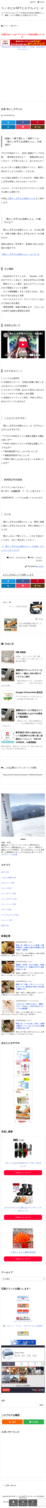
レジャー (6, 920)
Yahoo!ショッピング (23, 1173)
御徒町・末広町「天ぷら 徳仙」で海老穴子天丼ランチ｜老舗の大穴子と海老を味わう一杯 (30, 967)
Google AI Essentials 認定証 (29, 692)
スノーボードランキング (23, 1321)
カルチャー (7, 883)
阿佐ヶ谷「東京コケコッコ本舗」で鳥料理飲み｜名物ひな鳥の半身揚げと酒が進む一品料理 (30, 947)
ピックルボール (9, 899)
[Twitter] (8, 122)
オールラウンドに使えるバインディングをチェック (23, 1209)
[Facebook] (23, 122)
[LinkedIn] (8, 127)
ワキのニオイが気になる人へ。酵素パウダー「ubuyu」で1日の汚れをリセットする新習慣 (30, 1006)
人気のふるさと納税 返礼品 (23, 1252)
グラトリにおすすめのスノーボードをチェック (23, 1164)
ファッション (8, 904)
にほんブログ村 (23, 1300)
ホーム (5, 26)
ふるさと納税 (8, 877)
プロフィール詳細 (10, 854)
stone (41, 566)
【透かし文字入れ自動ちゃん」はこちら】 (20, 254)
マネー (15, 26)
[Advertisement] (23, 76)
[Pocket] (23, 127)
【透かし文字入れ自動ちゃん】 (21, 198)
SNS (32, 557)
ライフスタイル (21, 557)
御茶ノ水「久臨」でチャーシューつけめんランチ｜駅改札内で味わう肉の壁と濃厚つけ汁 (30, 986)
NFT (5, 872)
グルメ (6, 888)
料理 (5, 925)
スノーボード (8, 893)
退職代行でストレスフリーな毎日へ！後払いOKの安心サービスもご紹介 (29, 673)
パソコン (39, 557)
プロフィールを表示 (23, 1385)
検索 (3, 1400)
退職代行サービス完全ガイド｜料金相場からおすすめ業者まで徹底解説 (29, 713)
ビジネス (39, 560)
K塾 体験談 (21, 652)
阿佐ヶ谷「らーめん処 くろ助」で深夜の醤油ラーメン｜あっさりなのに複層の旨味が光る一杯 (30, 1025)
